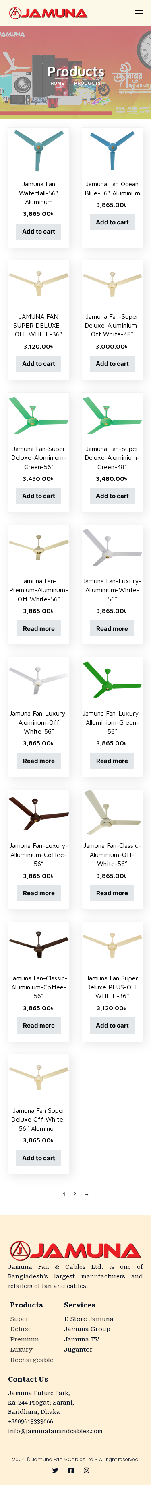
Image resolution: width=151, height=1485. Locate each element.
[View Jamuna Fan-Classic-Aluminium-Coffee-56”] (38, 944)
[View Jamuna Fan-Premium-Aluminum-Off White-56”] (38, 547)
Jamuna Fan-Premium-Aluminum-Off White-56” (38, 590)
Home (57, 83)
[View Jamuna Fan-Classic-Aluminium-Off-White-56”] (112, 812)
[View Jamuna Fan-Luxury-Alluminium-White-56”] (112, 547)
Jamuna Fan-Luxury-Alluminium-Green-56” (112, 722)
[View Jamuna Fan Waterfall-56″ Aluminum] (38, 150)
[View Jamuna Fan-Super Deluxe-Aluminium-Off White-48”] (112, 282)
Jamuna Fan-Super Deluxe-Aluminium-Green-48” (112, 457)
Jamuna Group (87, 1329)
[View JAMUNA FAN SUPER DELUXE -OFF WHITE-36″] (38, 282)
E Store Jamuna (89, 1319)
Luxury (21, 1349)
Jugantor (78, 1349)
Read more (39, 628)
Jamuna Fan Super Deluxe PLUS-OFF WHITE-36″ (112, 987)
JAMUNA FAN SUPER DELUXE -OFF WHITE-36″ (38, 325)
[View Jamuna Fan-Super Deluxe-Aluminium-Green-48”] (112, 414)
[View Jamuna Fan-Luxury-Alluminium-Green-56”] (112, 679)
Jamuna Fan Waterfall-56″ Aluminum (38, 192)
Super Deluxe (21, 1324)
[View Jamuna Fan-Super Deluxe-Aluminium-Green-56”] (38, 414)
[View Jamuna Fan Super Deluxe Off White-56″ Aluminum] (38, 1077)
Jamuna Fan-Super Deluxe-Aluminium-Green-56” (38, 457)
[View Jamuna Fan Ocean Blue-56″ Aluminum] (112, 150)
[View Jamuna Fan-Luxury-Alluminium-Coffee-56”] (38, 812)
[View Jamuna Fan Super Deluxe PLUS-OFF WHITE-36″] (112, 944)
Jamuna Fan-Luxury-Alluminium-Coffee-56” (38, 854)
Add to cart (38, 231)
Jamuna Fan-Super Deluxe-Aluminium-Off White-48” (112, 325)
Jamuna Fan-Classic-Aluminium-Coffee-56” (39, 987)
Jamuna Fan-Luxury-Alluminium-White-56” (112, 590)
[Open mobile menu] (139, 13)
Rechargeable (30, 1360)
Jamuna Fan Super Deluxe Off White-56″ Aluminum (38, 1119)
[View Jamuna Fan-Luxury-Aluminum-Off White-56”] (38, 679)
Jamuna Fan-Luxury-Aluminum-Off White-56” (38, 722)
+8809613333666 (30, 1421)
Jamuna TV (81, 1339)
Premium (24, 1339)
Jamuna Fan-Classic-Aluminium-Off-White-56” (112, 854)
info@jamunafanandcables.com (55, 1431)
